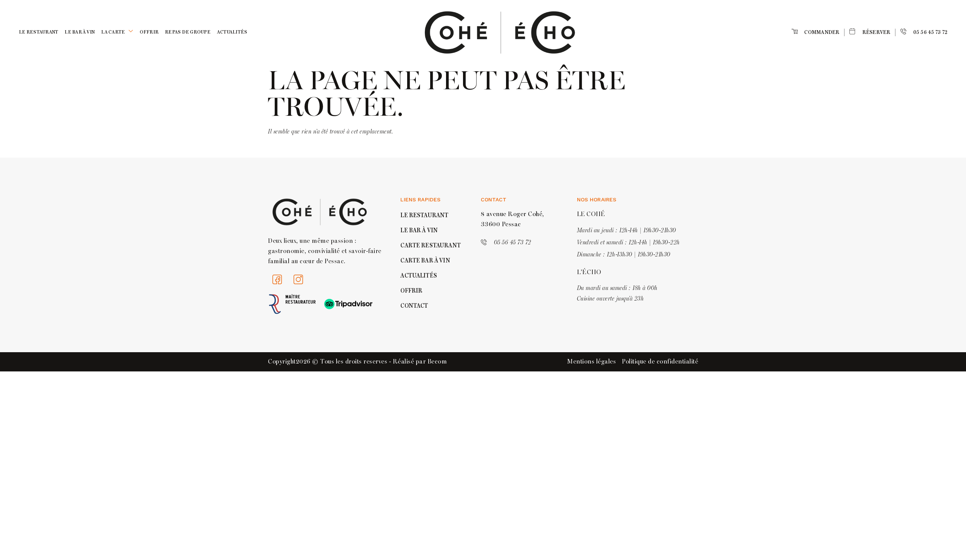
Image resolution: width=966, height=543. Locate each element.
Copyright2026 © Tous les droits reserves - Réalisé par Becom (357, 361)
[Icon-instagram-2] (298, 279)
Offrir (149, 32)
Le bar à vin (80, 32)
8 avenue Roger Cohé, (512, 214)
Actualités (232, 32)
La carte (113, 32)
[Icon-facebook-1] (277, 279)
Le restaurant (38, 32)
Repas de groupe (188, 32)
